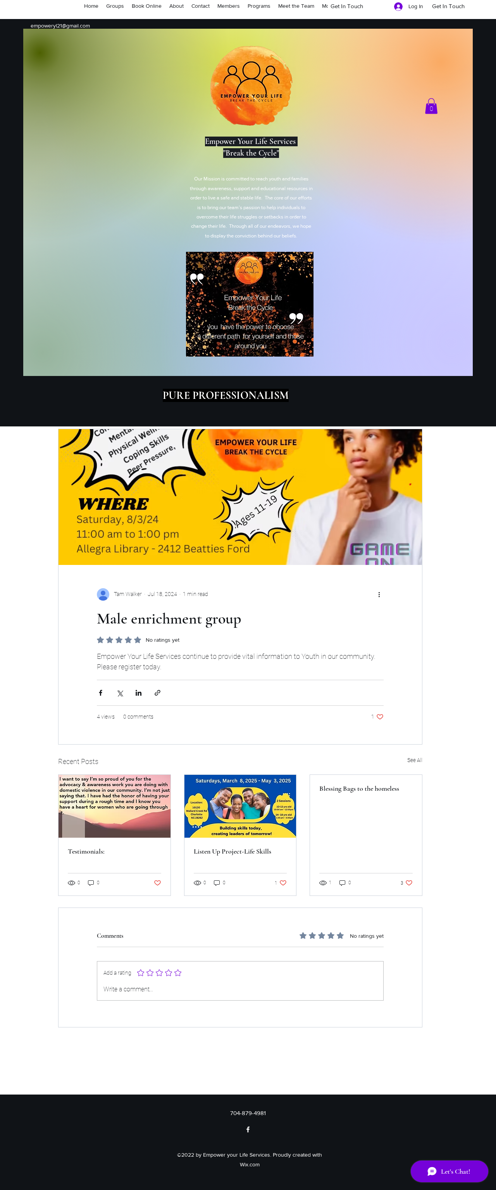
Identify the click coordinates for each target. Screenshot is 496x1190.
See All (414, 760)
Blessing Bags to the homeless (359, 788)
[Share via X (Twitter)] (119, 692)
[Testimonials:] (114, 806)
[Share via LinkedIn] (138, 692)
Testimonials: (86, 851)
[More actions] (379, 594)
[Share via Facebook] (100, 692)
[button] (431, 106)
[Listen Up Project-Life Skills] (240, 806)
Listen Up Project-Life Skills (232, 851)
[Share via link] (157, 692)
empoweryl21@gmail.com (60, 26)
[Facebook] (248, 1129)
